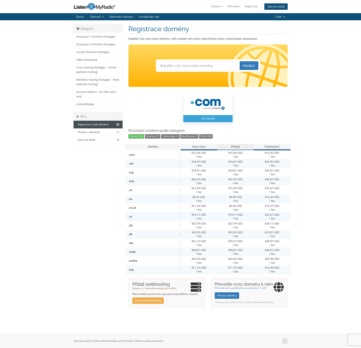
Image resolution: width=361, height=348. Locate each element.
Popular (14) (136, 136)
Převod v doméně (88, 132)
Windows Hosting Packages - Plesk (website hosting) (97, 82)
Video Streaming (86, 59)
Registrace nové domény (92, 124)
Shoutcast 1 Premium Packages (95, 36)
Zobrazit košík (276, 6)
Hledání (249, 65)
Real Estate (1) (189, 136)
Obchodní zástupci (121, 16)
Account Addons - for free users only (96, 94)
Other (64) (206, 136)
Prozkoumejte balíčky (148, 300)
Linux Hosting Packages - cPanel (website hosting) (96, 70)
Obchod (96, 16)
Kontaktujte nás (149, 16)
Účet (279, 16)
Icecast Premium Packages (92, 52)
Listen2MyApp (85, 104)
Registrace (251, 6)
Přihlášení (234, 6)
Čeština (216, 6)
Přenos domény (227, 295)
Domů (80, 16)
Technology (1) (170, 136)
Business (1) (152, 136)
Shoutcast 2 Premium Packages (95, 44)
